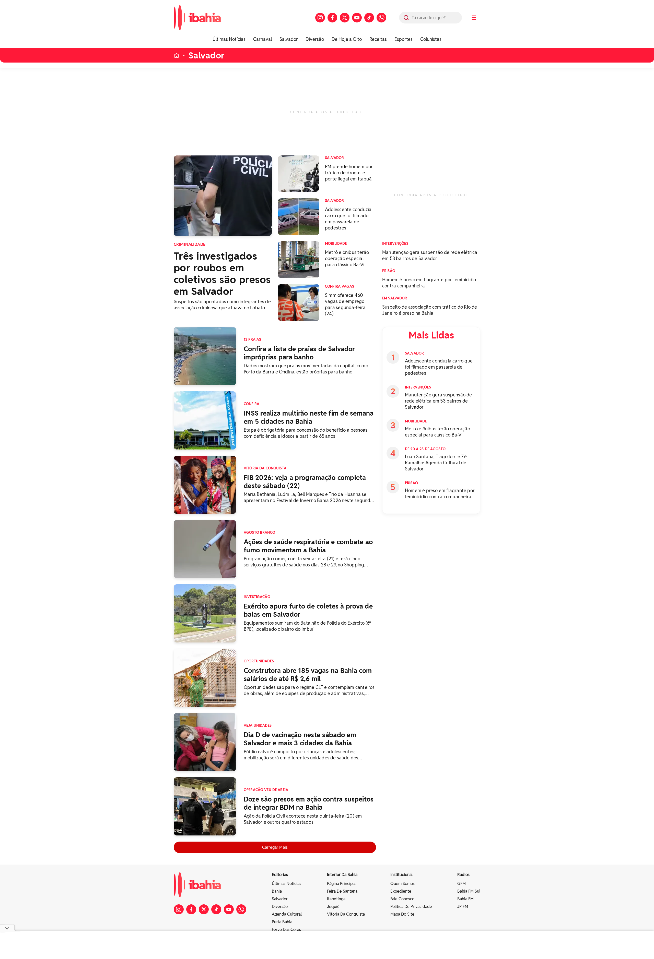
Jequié (333, 906)
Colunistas (430, 39)
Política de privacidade (411, 906)
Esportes (403, 39)
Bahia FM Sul (468, 891)
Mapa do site (402, 914)
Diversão (315, 39)
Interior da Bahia (342, 874)
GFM (461, 883)
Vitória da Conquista (346, 914)
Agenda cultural (287, 914)
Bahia (277, 891)
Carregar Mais (275, 847)
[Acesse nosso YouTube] (357, 17)
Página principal (341, 883)
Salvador (288, 39)
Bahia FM (465, 899)
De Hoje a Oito (347, 39)
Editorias (280, 874)
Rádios (463, 874)
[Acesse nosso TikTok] (369, 17)
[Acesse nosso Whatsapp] (381, 17)
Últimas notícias (286, 883)
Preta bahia (282, 922)
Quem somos (402, 883)
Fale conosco (402, 899)
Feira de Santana (342, 891)
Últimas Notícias (229, 39)
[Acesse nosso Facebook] (332, 17)
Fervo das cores (286, 929)
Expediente (400, 891)
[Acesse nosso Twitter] (344, 17)
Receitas (378, 39)
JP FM (462, 906)
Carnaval (262, 39)
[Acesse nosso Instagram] (320, 17)
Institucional (401, 874)
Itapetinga (336, 899)
